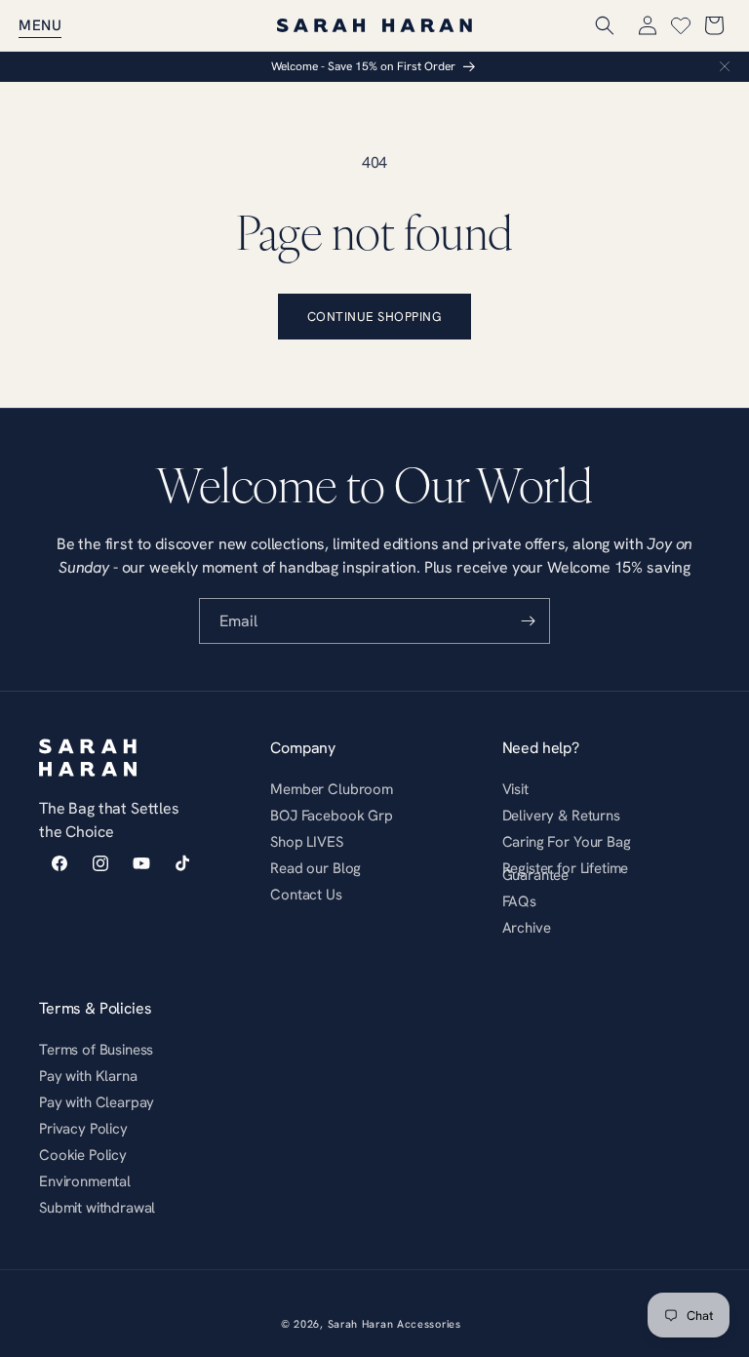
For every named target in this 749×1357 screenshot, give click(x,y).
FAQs (519, 901)
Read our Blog (315, 867)
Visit (515, 791)
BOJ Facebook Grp (331, 815)
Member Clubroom (331, 791)
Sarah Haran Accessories (394, 1324)
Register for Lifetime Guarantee (565, 871)
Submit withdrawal (97, 1207)
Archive (526, 927)
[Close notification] (724, 66)
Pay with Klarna (88, 1075)
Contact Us (305, 894)
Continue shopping (375, 316)
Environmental (85, 1181)
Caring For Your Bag (566, 841)
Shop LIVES (306, 841)
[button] (40, 25)
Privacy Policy (83, 1128)
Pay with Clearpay (96, 1102)
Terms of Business (96, 1052)
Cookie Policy (83, 1154)
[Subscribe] (527, 621)
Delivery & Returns (561, 815)
